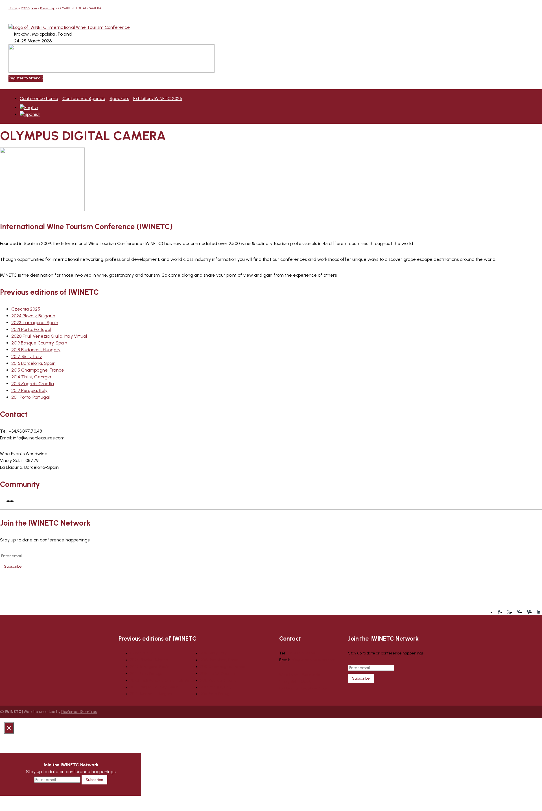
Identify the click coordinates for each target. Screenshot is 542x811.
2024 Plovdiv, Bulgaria (33, 315)
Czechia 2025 (25, 309)
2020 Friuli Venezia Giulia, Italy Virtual (49, 336)
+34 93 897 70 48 (301, 653)
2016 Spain (29, 8)
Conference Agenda (83, 98)
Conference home (39, 98)
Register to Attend (24, 78)
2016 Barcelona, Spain (33, 363)
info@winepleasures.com (313, 660)
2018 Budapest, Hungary (35, 349)
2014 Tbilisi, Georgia (31, 377)
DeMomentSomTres (79, 711)
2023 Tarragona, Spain (34, 322)
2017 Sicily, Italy (26, 356)
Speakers (119, 98)
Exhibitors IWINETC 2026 (157, 98)
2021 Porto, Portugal (31, 329)
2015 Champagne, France (37, 370)
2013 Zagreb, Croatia (32, 383)
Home (13, 8)
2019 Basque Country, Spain (39, 343)
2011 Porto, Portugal (30, 397)
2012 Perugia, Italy (29, 390)
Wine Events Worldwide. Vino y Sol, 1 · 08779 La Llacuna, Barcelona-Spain (304, 681)
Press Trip (47, 8)
